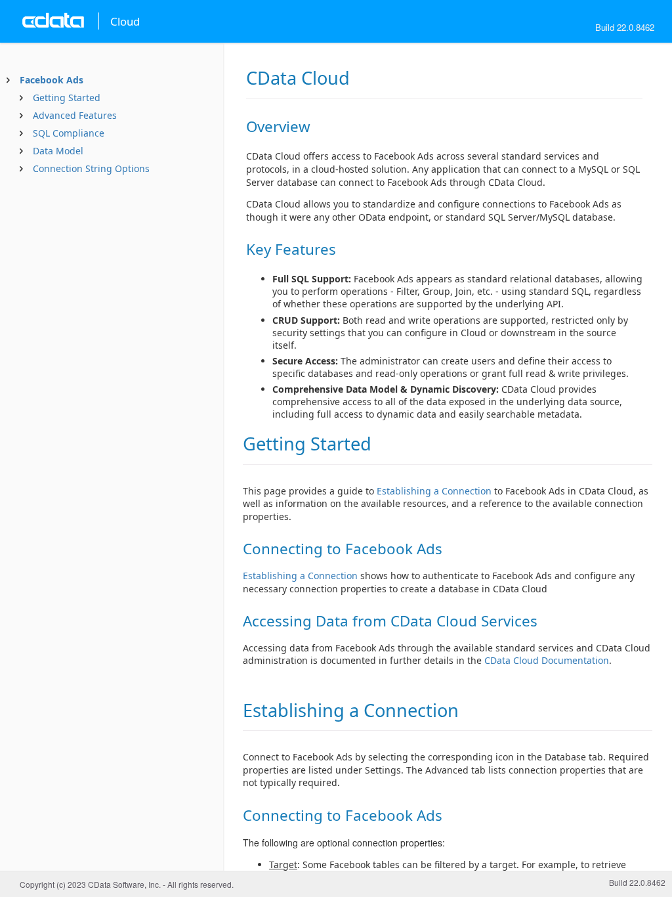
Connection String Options (91, 168)
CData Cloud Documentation (546, 660)
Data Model (58, 150)
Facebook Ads (51, 80)
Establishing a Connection (434, 491)
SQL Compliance (68, 133)
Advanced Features (75, 115)
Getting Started (66, 97)
